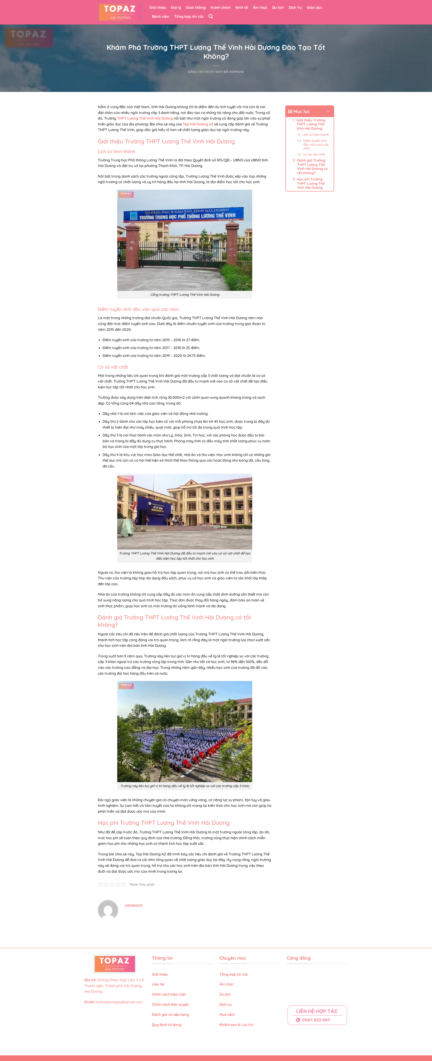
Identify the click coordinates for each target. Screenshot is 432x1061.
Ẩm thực (260, 7)
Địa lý (176, 7)
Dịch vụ (225, 1004)
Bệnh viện (160, 16)
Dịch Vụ (295, 7)
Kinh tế (242, 7)
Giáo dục (314, 7)
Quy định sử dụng (167, 1024)
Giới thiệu (157, 7)
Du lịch (278, 7)
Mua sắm (227, 1014)
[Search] (211, 16)
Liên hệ (158, 984)
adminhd (237, 71)
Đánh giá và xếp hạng (171, 1014)
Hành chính (220, 7)
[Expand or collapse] (328, 111)
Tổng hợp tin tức (189, 16)
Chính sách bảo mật (169, 994)
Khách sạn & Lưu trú (236, 1024)
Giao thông (196, 7)
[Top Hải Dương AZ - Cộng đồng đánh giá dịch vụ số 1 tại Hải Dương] (120, 12)
